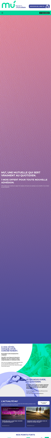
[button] (2, 13)
